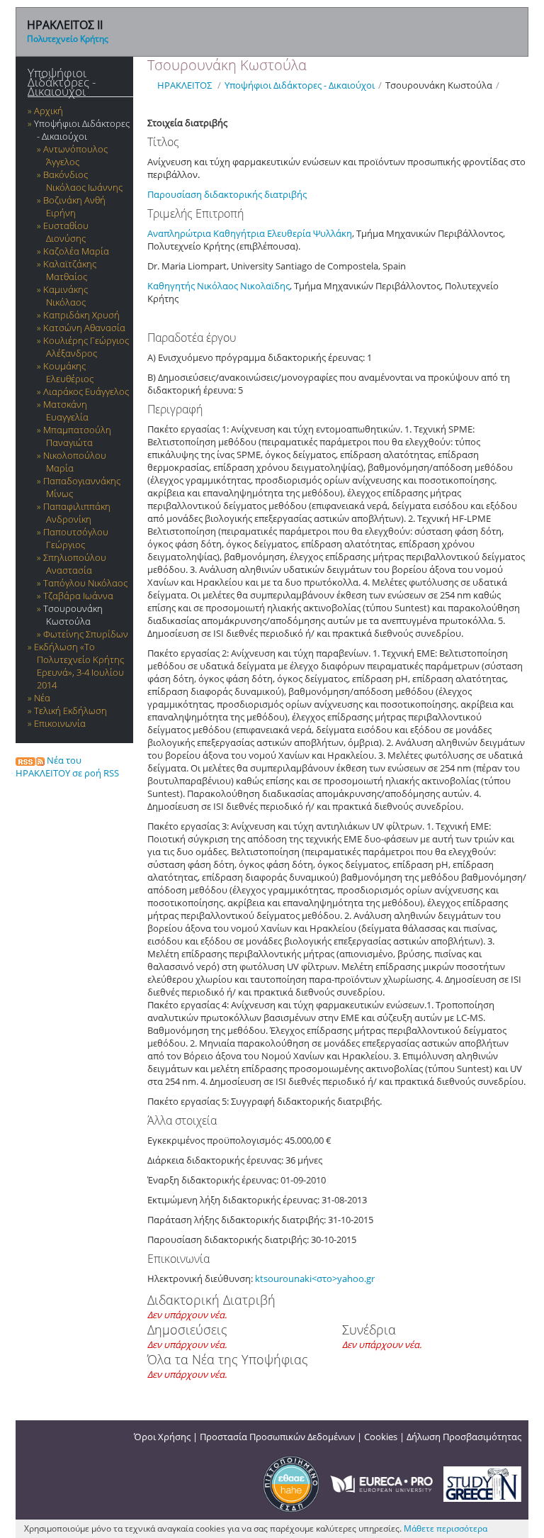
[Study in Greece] (482, 1482)
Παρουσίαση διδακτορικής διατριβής (228, 194)
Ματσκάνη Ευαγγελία (66, 410)
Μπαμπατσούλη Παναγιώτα (77, 436)
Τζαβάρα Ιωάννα (78, 595)
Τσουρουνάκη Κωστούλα (73, 615)
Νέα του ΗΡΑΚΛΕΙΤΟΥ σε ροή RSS (67, 766)
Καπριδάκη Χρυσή (81, 314)
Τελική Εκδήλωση (70, 710)
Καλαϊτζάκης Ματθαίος (69, 270)
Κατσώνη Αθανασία (84, 327)
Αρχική (48, 110)
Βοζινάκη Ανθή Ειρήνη (74, 206)
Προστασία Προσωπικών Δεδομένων (277, 1436)
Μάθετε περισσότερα (445, 1528)
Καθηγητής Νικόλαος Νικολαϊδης (218, 285)
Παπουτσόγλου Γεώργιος (75, 538)
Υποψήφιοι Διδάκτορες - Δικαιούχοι (62, 82)
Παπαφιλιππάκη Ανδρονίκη (76, 512)
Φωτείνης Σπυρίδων (85, 634)
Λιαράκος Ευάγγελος (86, 391)
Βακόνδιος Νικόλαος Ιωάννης (83, 181)
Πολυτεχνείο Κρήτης (67, 39)
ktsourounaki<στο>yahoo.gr (315, 1278)
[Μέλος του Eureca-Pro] (381, 1482)
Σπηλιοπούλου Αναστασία (74, 563)
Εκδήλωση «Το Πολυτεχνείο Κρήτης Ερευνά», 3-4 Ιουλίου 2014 (79, 665)
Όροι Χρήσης (162, 1436)
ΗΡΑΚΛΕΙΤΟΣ (184, 85)
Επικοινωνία (60, 723)
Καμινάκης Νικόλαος (65, 295)
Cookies (380, 1436)
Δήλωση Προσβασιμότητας (464, 1436)
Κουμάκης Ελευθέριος (68, 372)
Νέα (42, 697)
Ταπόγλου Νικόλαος (85, 582)
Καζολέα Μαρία (76, 251)
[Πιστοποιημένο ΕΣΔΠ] (291, 1482)
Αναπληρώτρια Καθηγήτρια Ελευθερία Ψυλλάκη (249, 233)
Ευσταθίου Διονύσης (66, 232)
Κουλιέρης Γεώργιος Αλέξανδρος (86, 347)
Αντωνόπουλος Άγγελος (75, 155)
